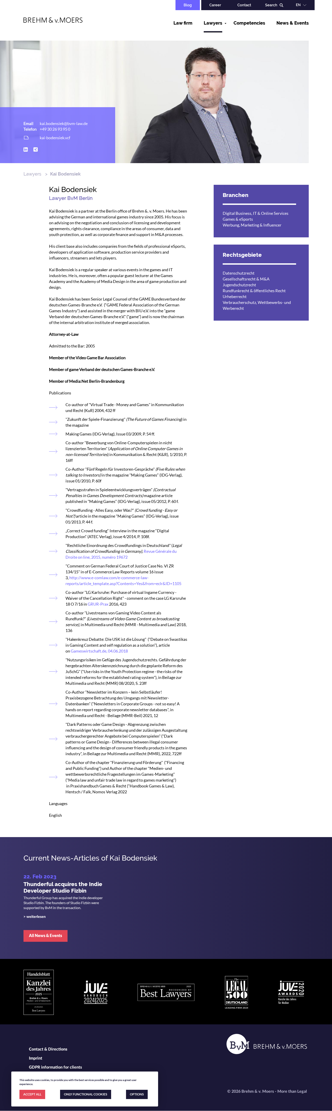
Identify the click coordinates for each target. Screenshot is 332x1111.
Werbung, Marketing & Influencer (252, 224)
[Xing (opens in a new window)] (35, 149)
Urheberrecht (235, 296)
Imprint (35, 1058)
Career (215, 5)
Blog (188, 5)
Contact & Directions (48, 1049)
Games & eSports (238, 219)
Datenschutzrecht (239, 273)
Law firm (182, 23)
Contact (244, 5)
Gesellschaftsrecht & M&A (246, 278)
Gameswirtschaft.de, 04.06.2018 (99, 650)
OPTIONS (137, 1094)
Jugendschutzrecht (239, 284)
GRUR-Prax (98, 604)
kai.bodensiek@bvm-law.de (64, 123)
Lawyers (213, 23)
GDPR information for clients (55, 1067)
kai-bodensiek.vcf (55, 137)
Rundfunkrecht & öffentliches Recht (254, 290)
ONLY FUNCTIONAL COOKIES (85, 1094)
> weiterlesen (34, 917)
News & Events (292, 23)
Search (271, 5)
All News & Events (45, 935)
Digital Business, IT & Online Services (255, 213)
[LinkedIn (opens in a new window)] (25, 149)
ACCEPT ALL (32, 1094)
